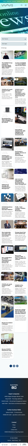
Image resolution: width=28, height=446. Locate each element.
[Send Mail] (14, 444)
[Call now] (4, 444)
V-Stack (4, 1)
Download (14, 1)
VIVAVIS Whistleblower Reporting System (14, 432)
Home (2, 31)
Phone (14, 425)
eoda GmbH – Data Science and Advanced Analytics (14, 403)
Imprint (9, 440)
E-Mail (14, 427)
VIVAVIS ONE (9, 1)
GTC (20, 440)
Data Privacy (15, 440)
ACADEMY (19, 1)
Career (22, 1)
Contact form (14, 429)
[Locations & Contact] (23, 444)
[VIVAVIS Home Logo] (7, 5)
